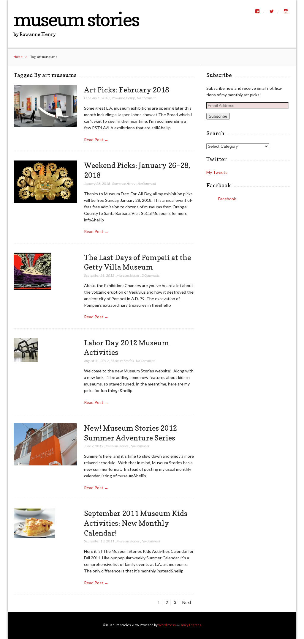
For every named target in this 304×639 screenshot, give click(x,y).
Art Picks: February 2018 (126, 89)
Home (18, 57)
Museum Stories (128, 275)
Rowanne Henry (123, 98)
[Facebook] (257, 11)
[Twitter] (271, 11)
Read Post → (96, 139)
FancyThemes (190, 625)
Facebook (218, 185)
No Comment (146, 98)
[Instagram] (286, 11)
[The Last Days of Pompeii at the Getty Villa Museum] (32, 271)
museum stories (76, 19)
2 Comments (151, 275)
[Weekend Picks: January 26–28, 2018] (45, 181)
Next (186, 602)
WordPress (167, 625)
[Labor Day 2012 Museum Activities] (26, 350)
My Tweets (216, 172)
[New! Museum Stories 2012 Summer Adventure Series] (45, 444)
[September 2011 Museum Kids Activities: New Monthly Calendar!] (34, 524)
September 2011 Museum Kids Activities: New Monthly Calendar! (135, 523)
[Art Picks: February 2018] (45, 106)
